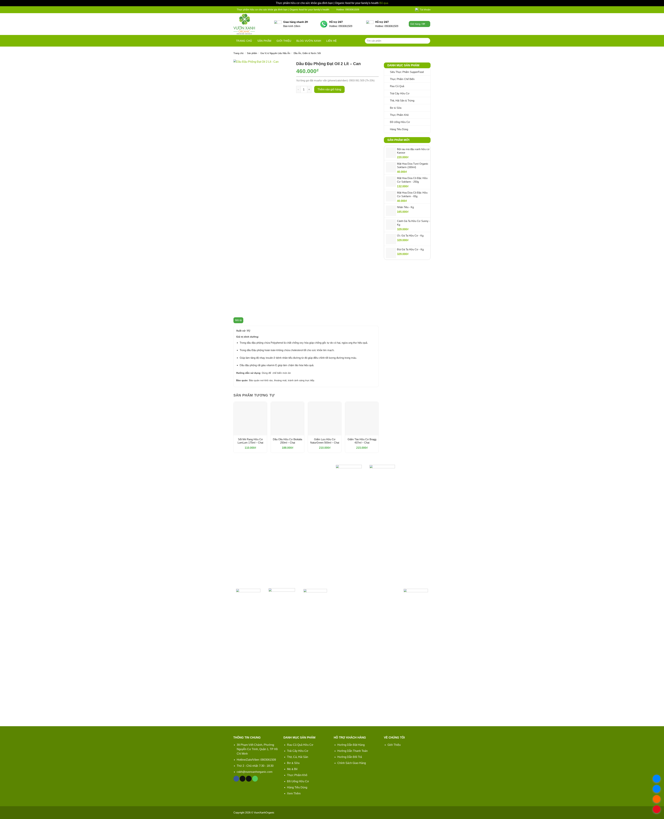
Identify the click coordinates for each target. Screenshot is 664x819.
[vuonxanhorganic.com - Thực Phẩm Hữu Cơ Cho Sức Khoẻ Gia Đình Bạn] (251, 24)
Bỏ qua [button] (383, 3)
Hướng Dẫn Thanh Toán (352, 750)
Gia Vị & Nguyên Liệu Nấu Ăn (275, 53)
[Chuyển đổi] (428, 86)
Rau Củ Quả (397, 86)
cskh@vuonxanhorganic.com (254, 771)
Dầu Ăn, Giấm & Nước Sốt (307, 53)
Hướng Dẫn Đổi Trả (349, 756)
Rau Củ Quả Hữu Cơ (300, 744)
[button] (419, 24)
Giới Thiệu (394, 744)
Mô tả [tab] (238, 320)
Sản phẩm (264, 40)
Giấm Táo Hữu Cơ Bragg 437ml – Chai (362, 441)
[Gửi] (427, 41)
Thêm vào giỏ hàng (329, 89)
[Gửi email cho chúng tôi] (249, 779)
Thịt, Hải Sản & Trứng (402, 100)
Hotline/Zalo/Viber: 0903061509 (256, 759)
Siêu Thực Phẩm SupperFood (407, 71)
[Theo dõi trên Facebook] (236, 779)
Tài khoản (425, 9)
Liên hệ (331, 40)
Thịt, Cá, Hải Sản (297, 756)
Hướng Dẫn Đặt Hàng (351, 744)
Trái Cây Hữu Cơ (399, 93)
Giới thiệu (283, 40)
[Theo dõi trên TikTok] (242, 779)
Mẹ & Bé (292, 769)
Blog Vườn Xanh (308, 40)
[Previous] (233, 430)
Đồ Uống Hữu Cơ (400, 121)
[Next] (378, 430)
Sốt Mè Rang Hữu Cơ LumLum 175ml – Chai (250, 441)
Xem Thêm (294, 793)
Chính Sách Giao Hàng (351, 763)
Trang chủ (244, 40)
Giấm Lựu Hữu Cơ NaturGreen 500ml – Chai (324, 441)
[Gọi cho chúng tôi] (255, 779)
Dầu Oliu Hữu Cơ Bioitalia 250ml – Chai (287, 441)
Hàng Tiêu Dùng (399, 129)
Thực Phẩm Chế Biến (402, 79)
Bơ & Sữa (395, 107)
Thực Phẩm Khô (399, 114)
